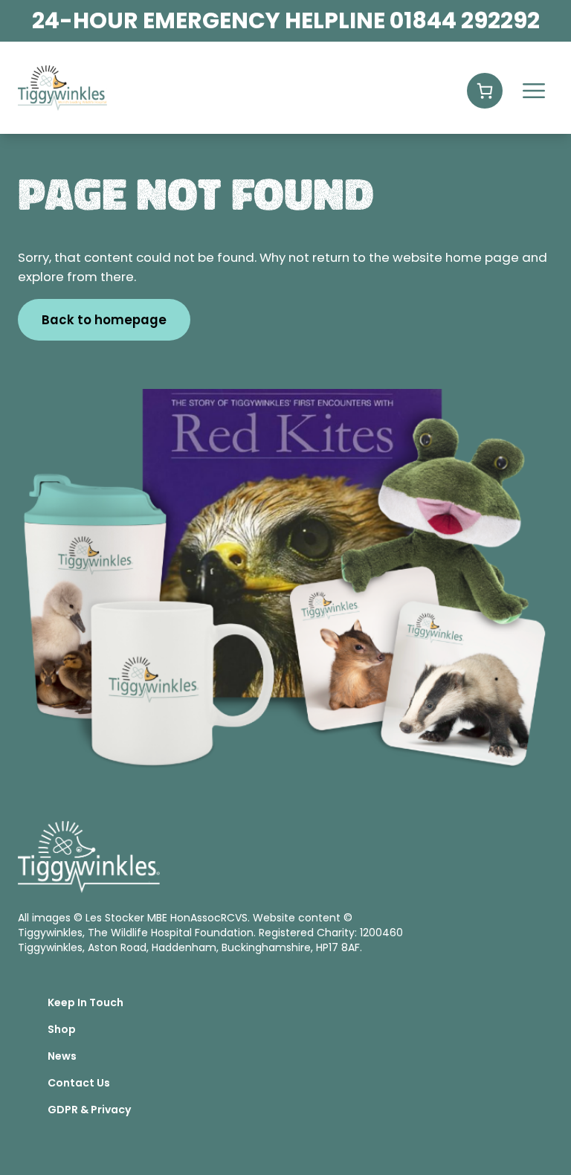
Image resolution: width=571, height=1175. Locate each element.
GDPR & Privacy (89, 1109)
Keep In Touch (85, 1002)
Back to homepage (104, 320)
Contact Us (79, 1082)
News (62, 1056)
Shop (62, 1029)
